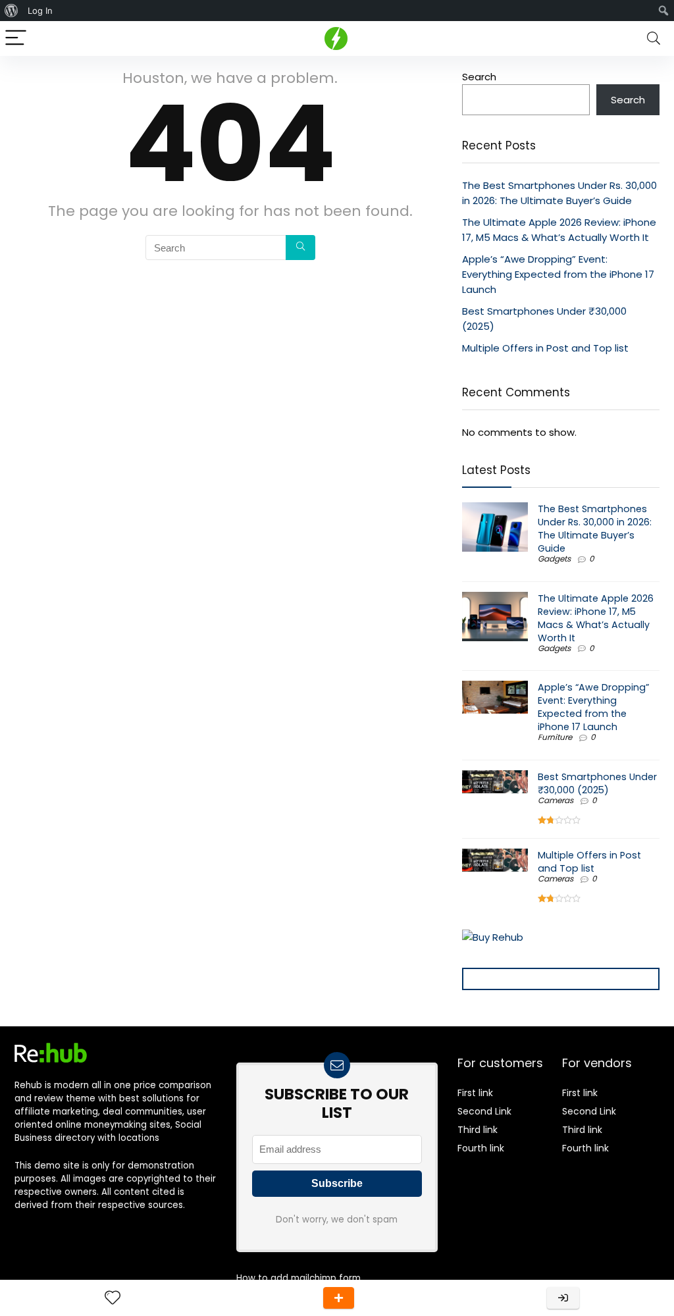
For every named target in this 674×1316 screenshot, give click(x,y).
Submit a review (338, 1298)
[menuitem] (11, 10)
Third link (477, 1129)
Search (479, 77)
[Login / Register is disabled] (563, 1298)
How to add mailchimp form (298, 1278)
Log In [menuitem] (40, 10)
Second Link (484, 1111)
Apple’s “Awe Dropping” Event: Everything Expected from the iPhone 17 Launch (558, 274)
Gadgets (554, 558)
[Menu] (16, 38)
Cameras (555, 800)
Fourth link (480, 1148)
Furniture (555, 737)
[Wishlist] (112, 1298)
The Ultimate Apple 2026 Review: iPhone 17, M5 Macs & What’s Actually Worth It (596, 618)
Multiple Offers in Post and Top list (545, 348)
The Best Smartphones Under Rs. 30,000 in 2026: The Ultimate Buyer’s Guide (595, 528)
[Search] (653, 38)
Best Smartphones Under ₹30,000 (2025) (597, 783)
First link (475, 1092)
